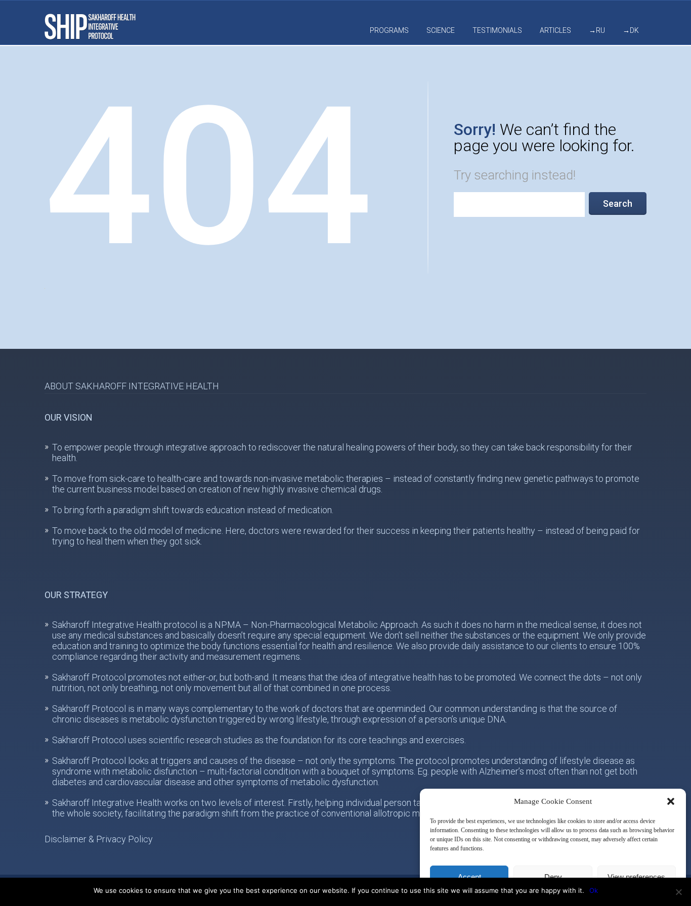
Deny (553, 877)
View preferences (636, 877)
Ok (593, 890)
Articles (555, 30)
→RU (597, 30)
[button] (671, 801)
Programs (389, 30)
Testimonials (497, 30)
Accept (469, 877)
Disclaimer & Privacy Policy (99, 839)
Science (440, 30)
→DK (631, 30)
